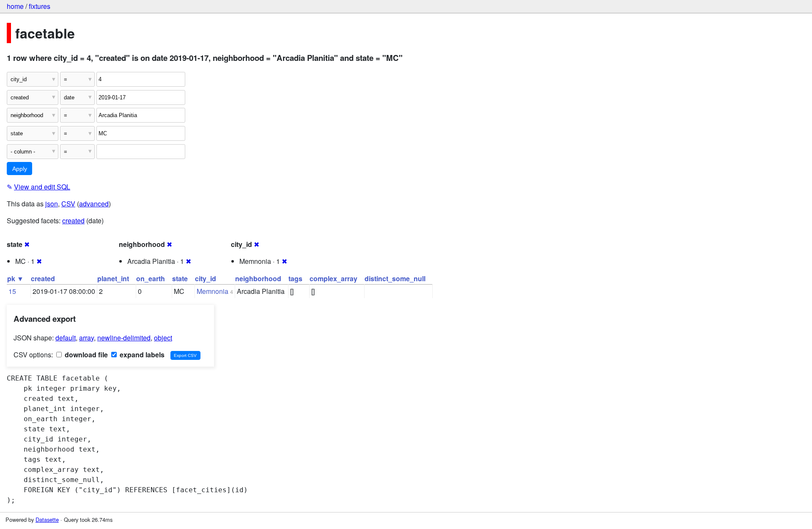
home (15, 6)
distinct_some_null (395, 278)
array (86, 338)
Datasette (47, 519)
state (180, 278)
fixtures (39, 6)
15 (12, 291)
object (163, 338)
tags (295, 278)
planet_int (113, 278)
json (51, 203)
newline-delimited (124, 338)
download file (85, 354)
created (73, 220)
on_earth (150, 278)
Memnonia (212, 291)
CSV (68, 203)
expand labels (141, 354)
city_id (205, 278)
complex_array (333, 278)
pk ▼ (15, 278)
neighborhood (258, 278)
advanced (94, 203)
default (65, 338)
